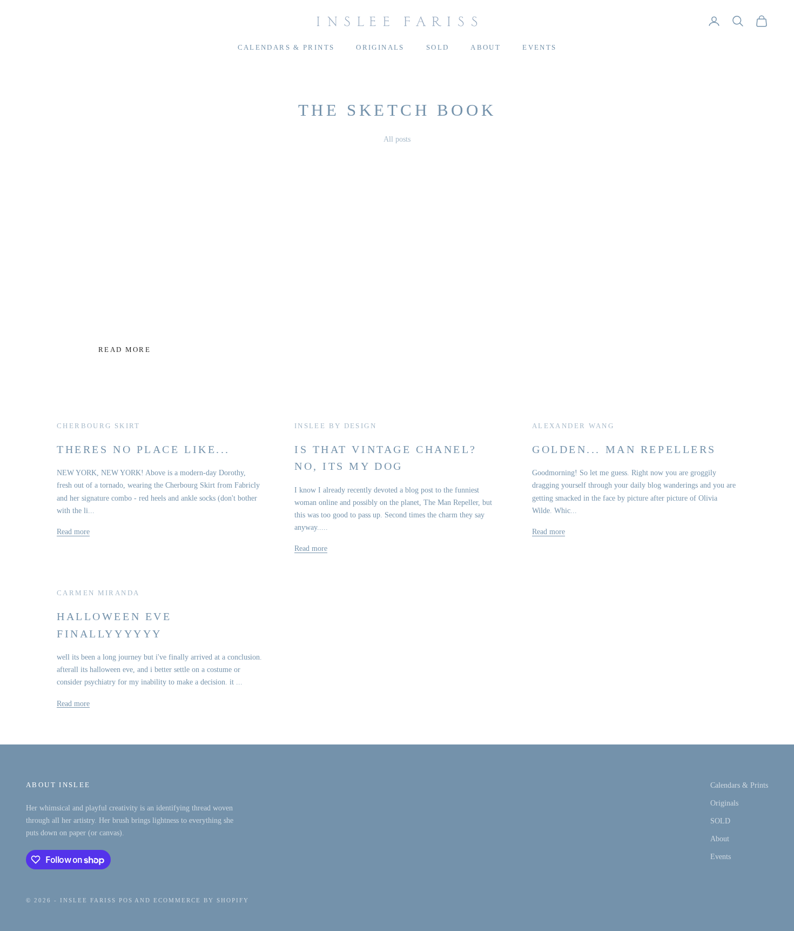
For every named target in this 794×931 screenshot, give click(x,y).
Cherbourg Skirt (98, 426)
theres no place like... (143, 449)
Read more (124, 349)
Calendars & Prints (286, 47)
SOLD (437, 47)
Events (539, 47)
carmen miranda (98, 593)
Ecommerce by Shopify (201, 900)
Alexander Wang (573, 426)
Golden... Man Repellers (624, 449)
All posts (397, 139)
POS (126, 900)
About (485, 47)
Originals (380, 47)
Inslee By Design (335, 426)
